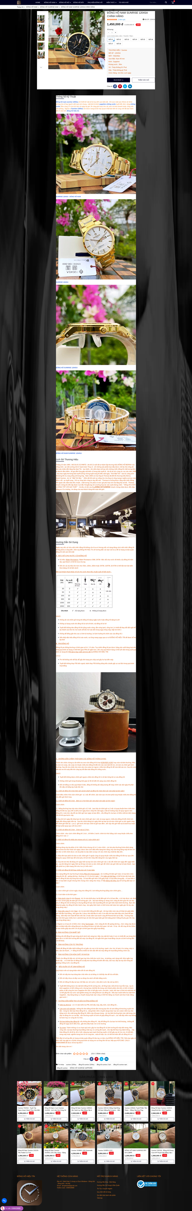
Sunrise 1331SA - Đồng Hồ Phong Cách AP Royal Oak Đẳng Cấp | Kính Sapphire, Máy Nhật (162, 1153)
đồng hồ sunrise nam (120, 1064)
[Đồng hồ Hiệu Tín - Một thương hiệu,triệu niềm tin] (24, 2)
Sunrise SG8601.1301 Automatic (82, 1150)
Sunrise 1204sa (77, 108)
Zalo (4, 1200)
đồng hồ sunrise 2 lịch (104, 1064)
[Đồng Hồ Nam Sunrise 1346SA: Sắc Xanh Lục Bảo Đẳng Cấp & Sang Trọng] (82, 1093)
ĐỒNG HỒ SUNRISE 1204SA (67, 368)
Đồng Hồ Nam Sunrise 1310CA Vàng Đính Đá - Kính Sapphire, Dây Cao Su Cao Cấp (161, 1110)
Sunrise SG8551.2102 (105, 1150)
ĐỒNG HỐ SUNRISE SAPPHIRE (81, 1068)
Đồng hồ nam (61, 102)
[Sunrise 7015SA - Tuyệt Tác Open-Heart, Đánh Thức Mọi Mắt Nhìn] (29, 1093)
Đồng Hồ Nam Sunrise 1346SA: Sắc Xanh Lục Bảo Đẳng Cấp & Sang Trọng (81, 1110)
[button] (41, 19)
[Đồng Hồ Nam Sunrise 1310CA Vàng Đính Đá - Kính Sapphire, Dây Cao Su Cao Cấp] (162, 1093)
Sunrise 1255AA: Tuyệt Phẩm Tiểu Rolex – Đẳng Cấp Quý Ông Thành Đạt (136, 1110)
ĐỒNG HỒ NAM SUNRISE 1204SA (69, 453)
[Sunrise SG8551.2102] (109, 1136)
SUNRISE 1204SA (62, 282)
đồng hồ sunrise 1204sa (86, 1064)
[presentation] (49, 40)
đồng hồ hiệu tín (73, 111)
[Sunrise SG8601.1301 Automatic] (82, 1136)
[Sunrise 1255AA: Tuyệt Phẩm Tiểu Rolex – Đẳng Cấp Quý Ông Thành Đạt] (136, 1093)
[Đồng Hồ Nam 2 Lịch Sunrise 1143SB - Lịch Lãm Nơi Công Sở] (56, 1093)
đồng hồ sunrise (62, 1068)
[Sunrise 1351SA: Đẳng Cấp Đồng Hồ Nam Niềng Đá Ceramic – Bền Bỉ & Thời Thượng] (109, 1093)
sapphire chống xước (107, 104)
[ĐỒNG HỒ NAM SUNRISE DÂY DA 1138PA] (136, 1136)
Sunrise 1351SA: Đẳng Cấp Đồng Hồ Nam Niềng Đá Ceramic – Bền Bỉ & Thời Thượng (109, 1110)
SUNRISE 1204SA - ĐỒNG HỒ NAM (68, 196)
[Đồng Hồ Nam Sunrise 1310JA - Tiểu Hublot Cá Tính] (29, 1136)
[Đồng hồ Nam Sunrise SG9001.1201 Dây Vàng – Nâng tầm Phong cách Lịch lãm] (56, 1136)
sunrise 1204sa (72, 102)
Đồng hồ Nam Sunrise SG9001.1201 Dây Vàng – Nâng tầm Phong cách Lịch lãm (55, 1153)
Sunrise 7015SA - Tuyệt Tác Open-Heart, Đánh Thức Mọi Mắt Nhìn (29, 1110)
